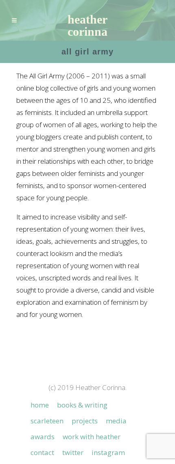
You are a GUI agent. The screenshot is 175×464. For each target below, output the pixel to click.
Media (116, 420)
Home (40, 405)
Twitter (72, 452)
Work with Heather (91, 436)
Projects (85, 420)
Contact (42, 452)
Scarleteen (47, 420)
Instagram (108, 452)
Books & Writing (82, 405)
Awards (43, 436)
